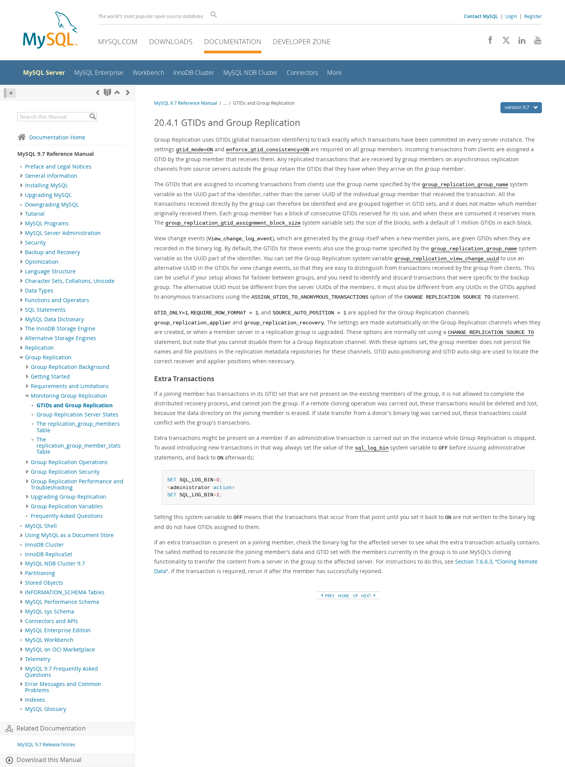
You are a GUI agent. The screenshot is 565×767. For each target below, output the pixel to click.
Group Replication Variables (67, 506)
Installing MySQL (46, 185)
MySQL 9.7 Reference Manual (185, 103)
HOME (343, 595)
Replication (39, 347)
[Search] (92, 116)
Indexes (35, 699)
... (225, 103)
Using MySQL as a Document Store (69, 535)
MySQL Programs (47, 223)
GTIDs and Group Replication (75, 405)
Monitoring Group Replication (69, 395)
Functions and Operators (57, 300)
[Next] (128, 92)
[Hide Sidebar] (10, 93)
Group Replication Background (70, 367)
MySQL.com (118, 41)
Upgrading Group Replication (68, 496)
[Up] (117, 92)
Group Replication (48, 357)
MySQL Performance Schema (62, 601)
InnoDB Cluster (44, 544)
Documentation (232, 41)
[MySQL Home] (50, 31)
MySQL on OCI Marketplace (60, 649)
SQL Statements (45, 309)
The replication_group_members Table (78, 426)
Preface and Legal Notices (58, 166)
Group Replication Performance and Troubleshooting (77, 484)
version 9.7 (517, 107)
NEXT (366, 595)
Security (35, 242)
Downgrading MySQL (52, 204)
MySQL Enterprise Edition (58, 630)
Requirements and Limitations (70, 386)
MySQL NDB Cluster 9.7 (55, 563)
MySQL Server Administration (63, 233)
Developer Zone (302, 41)
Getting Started (50, 376)
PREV (329, 595)
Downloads (171, 41)
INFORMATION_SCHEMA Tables (65, 592)
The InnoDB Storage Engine (60, 328)
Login (511, 16)
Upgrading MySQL (48, 195)
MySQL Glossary (45, 709)
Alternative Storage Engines (60, 338)
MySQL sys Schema (49, 611)
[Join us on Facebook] (487, 42)
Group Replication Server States (77, 414)
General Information (51, 175)
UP (355, 595)
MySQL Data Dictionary (54, 319)
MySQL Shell (41, 525)
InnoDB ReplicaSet (48, 554)
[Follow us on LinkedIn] (519, 42)
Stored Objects (44, 582)
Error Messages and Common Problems (63, 687)
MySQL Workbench (49, 639)
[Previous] (97, 92)
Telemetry (37, 659)
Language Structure (50, 271)
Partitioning (40, 573)
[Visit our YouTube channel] (535, 42)
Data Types (39, 290)
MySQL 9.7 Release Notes (46, 744)
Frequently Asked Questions (67, 515)
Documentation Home (57, 137)
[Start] (107, 92)
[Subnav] (21, 176)
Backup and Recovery (52, 252)
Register (533, 16)
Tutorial (35, 213)
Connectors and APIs (51, 621)
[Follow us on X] (503, 42)
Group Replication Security (65, 471)
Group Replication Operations (69, 462)
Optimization (41, 261)
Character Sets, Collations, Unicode (70, 281)
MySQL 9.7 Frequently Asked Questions (61, 671)
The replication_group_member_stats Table (79, 446)
